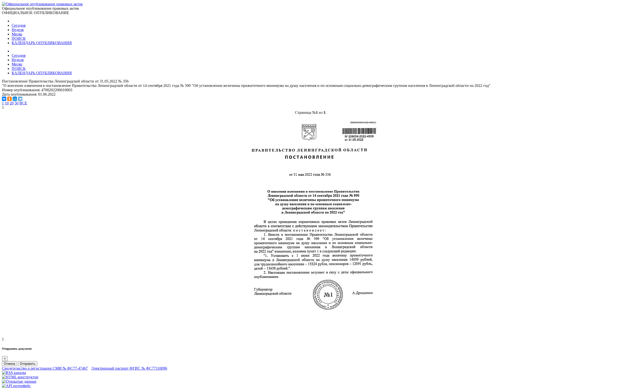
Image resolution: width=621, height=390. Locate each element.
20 (12, 103)
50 (16, 103)
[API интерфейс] (16, 386)
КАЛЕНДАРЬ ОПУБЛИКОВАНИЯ (42, 43)
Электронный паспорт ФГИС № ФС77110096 (129, 368)
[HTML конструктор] (20, 377)
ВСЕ (23, 103)
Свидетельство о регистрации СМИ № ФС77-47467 (45, 368)
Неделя (18, 30)
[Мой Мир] (15, 99)
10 (7, 103)
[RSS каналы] (14, 373)
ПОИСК (19, 38)
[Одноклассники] (9, 99)
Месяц (17, 34)
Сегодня (18, 25)
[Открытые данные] (19, 381)
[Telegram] (20, 99)
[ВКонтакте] (4, 99)
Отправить (27, 363)
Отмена (9, 363)
